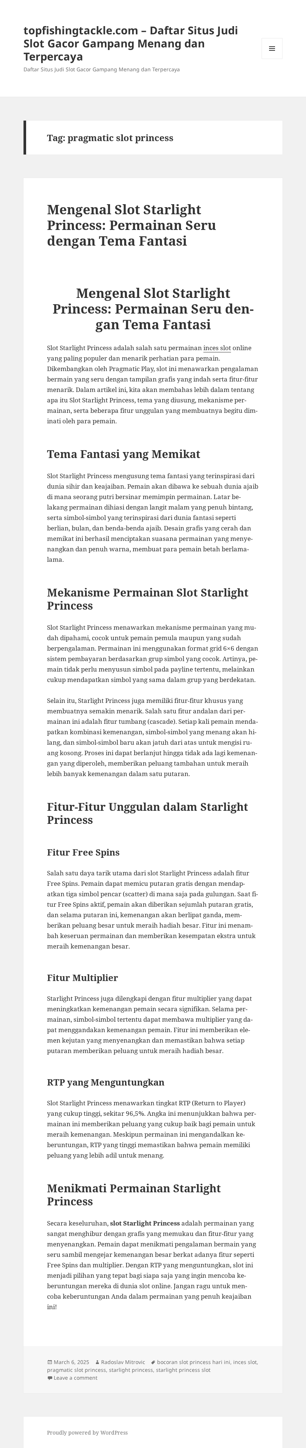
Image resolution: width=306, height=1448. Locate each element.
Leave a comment (75, 1377)
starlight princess (131, 1369)
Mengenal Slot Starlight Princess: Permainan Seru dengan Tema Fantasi (131, 224)
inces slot (217, 347)
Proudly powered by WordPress (87, 1432)
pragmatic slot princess (76, 1369)
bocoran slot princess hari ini (193, 1362)
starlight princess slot (183, 1369)
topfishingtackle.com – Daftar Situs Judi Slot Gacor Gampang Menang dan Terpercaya (131, 43)
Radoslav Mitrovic (123, 1362)
